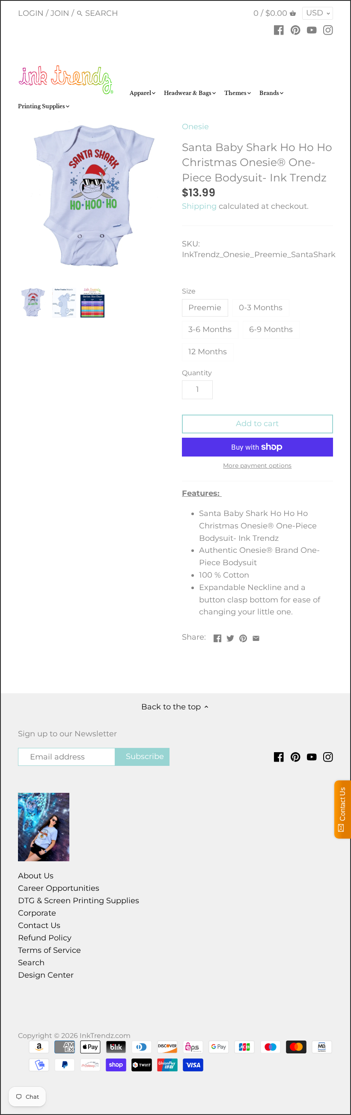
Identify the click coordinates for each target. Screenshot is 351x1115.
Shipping (199, 206)
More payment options (257, 466)
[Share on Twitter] (230, 636)
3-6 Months (210, 329)
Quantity (197, 373)
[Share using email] (256, 636)
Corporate (37, 913)
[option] (33, 302)
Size (189, 291)
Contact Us (39, 925)
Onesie (195, 126)
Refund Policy (44, 938)
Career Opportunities (58, 888)
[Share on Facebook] (217, 636)
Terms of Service (49, 950)
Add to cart (257, 423)
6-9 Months (271, 329)
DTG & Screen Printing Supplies (78, 900)
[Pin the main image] (243, 636)
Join (60, 13)
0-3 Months (261, 307)
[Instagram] (328, 29)
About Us (36, 876)
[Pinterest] (295, 29)
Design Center (46, 975)
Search (31, 962)
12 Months (207, 351)
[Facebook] (279, 29)
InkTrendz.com (105, 1035)
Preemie (204, 307)
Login (31, 13)
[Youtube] (312, 29)
